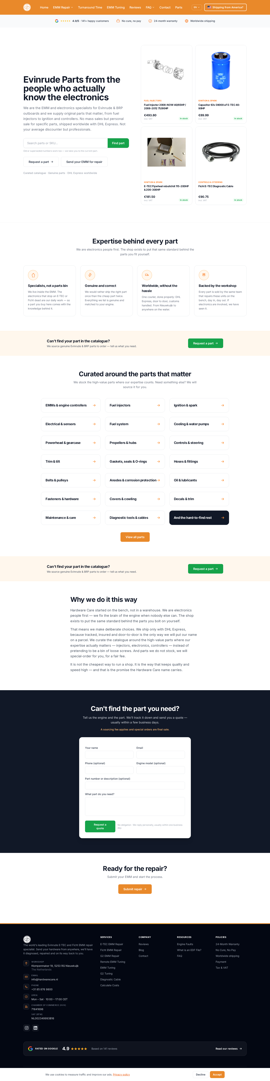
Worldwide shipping (227, 955)
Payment (221, 961)
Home (44, 7)
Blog (141, 950)
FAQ (148, 7)
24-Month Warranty (228, 944)
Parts (178, 7)
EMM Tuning (116, 7)
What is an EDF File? (189, 950)
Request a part (39, 162)
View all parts (135, 537)
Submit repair (132, 889)
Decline (200, 1074)
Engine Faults (185, 944)
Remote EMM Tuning (112, 961)
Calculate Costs (109, 985)
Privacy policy (121, 1074)
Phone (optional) (95, 763)
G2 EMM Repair (109, 955)
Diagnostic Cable (110, 979)
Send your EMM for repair (84, 162)
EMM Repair (61, 7)
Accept (217, 1074)
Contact (164, 7)
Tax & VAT (222, 967)
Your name (91, 747)
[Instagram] (26, 1028)
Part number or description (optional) (107, 778)
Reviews (135, 7)
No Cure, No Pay (226, 950)
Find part (118, 143)
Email (139, 747)
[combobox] (66, 143)
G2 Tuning (106, 973)
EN (195, 7)
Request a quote (100, 826)
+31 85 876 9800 (42, 989)
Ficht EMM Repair (111, 950)
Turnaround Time (90, 7)
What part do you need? (99, 794)
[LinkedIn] (35, 1028)
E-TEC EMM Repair (111, 944)
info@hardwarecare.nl (44, 979)
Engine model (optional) (150, 763)
